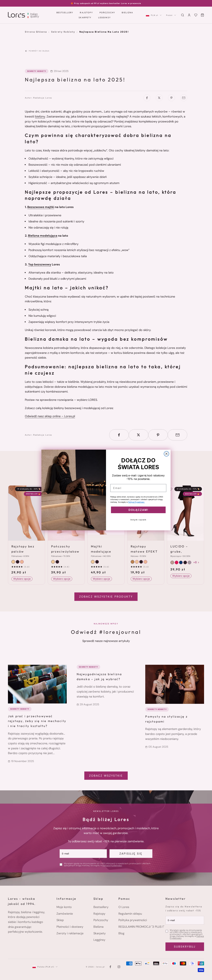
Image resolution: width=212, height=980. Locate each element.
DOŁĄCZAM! (138, 510)
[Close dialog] (166, 453)
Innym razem (138, 519)
